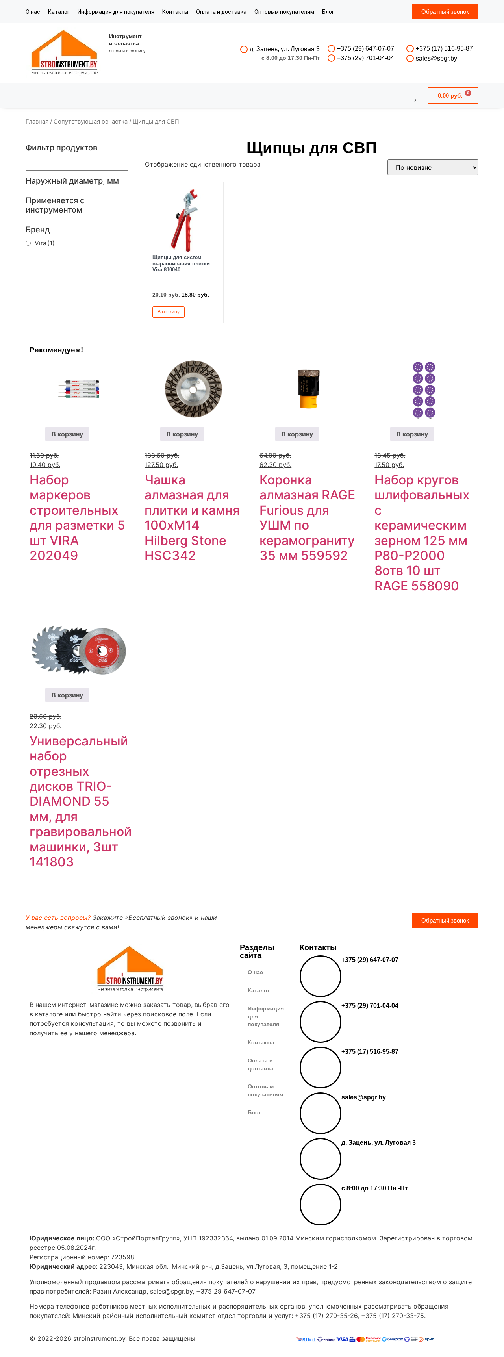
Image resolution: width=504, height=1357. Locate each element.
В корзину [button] (169, 312)
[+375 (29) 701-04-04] (331, 58)
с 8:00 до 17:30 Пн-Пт (290, 58)
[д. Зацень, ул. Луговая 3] (244, 49)
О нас (33, 12)
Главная (37, 121)
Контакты (175, 12)
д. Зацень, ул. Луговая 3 (285, 49)
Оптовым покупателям (284, 12)
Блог (328, 12)
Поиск (230, 95)
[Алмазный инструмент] (65, 53)
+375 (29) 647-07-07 (365, 48)
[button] (208, 311)
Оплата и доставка (221, 12)
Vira (45, 243)
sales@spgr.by (436, 58)
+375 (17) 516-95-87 (444, 48)
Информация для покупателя (116, 12)
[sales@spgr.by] (410, 58)
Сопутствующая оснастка (91, 121)
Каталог (59, 12)
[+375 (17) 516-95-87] (410, 48)
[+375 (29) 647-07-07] (331, 48)
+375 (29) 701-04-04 (365, 58)
